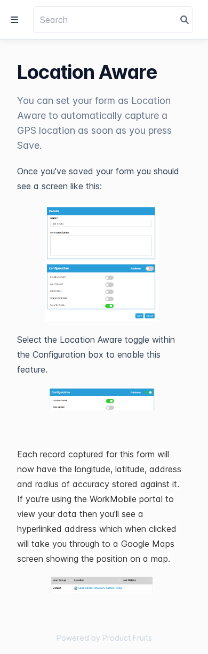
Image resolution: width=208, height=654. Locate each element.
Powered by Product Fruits (104, 637)
